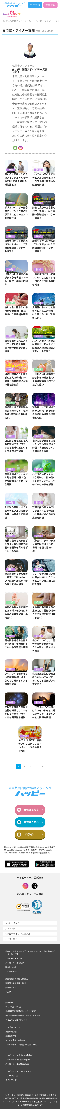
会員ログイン (10, 988)
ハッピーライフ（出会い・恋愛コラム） (22, 1045)
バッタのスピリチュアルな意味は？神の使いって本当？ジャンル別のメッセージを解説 (43, 479)
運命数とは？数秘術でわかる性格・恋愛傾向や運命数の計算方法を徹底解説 (43, 412)
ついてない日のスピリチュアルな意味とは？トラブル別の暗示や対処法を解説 (43, 179)
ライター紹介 (11, 939)
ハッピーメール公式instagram (17, 1060)
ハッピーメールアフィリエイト (18, 1071)
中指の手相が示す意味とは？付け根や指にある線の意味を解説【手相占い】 (16, 612)
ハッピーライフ (43, 21)
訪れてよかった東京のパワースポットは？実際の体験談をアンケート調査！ (16, 246)
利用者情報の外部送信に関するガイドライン (23, 1016)
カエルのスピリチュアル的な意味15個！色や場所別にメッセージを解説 (16, 479)
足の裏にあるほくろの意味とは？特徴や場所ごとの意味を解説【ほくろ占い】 (43, 612)
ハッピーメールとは (13, 958)
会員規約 (9, 1003)
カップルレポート (12, 1027)
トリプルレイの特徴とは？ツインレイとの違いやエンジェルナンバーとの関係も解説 (43, 712)
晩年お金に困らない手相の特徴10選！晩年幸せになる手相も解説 (16, 311)
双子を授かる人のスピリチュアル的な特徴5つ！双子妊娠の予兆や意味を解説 (43, 512)
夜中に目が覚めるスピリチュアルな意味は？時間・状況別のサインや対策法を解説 (43, 446)
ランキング (10, 928)
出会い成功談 (10, 1032)
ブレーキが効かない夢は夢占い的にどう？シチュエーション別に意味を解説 (43, 579)
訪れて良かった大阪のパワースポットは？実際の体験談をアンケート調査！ (43, 246)
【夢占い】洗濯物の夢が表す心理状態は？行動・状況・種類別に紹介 (16, 279)
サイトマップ (10, 1080)
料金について (10, 967)
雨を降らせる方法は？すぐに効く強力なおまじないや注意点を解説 (16, 644)
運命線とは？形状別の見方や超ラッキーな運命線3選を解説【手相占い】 (16, 412)
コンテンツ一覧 (11, 1076)
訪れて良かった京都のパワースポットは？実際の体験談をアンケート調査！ (43, 213)
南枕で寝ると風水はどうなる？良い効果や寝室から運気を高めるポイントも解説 (16, 546)
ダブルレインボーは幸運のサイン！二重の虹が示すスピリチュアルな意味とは (16, 213)
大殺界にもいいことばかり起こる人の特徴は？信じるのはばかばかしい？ (43, 312)
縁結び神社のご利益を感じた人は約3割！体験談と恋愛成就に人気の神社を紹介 (16, 379)
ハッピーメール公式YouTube (17, 1064)
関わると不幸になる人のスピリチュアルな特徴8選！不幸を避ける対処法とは (16, 179)
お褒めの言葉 (10, 1036)
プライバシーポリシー (14, 1007)
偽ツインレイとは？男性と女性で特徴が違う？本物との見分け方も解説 (43, 645)
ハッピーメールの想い (14, 963)
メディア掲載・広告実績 (15, 1040)
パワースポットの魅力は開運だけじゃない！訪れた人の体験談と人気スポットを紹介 (43, 346)
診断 (10, 303)
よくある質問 (10, 971)
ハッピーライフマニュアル (17, 933)
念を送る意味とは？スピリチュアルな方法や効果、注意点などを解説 (16, 512)
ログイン (30, 834)
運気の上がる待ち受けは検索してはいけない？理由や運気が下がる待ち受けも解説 (16, 579)
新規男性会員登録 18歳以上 (16, 983)
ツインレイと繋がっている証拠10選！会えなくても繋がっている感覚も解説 (16, 679)
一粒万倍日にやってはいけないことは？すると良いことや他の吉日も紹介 (43, 279)
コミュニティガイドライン (16, 1020)
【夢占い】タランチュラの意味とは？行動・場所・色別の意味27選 (43, 546)
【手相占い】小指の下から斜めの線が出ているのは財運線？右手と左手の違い (43, 379)
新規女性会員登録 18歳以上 (16, 979)
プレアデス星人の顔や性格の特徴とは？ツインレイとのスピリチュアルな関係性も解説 (16, 712)
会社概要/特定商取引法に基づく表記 (20, 1011)
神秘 (10, 170)
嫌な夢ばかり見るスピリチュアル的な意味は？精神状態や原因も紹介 (16, 346)
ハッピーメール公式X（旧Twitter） (19, 1055)
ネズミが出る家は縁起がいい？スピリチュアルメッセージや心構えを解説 (30, 745)
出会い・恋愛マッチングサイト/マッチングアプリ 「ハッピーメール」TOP (30, 953)
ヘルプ (8, 992)
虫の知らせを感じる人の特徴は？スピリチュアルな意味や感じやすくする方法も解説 (16, 446)
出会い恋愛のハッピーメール (17, 21)
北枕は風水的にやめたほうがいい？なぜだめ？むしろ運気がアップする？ (43, 679)
